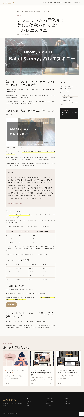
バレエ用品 (50, 2)
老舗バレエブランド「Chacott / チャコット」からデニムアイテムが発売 (69, 87)
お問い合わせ (77, 2)
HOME (18, 11)
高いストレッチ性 (65, 95)
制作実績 (47, 403)
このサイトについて (69, 401)
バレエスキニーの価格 (66, 100)
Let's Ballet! (8, 2)
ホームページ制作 (49, 401)
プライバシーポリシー (69, 405)
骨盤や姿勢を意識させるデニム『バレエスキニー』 (69, 92)
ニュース (22, 11)
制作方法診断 (48, 405)
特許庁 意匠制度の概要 (15, 203)
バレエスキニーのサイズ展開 (67, 97)
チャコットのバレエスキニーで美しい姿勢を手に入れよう (69, 103)
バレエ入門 (43, 2)
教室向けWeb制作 (67, 2)
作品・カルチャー (58, 2)
